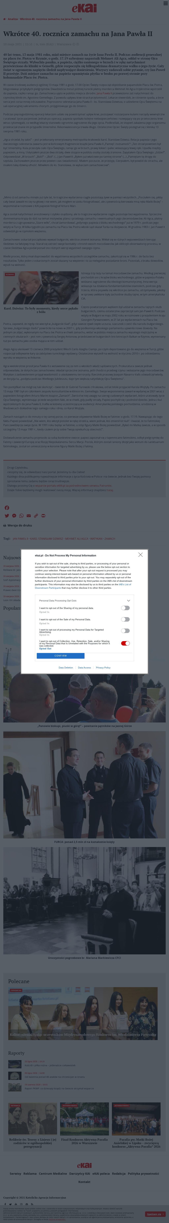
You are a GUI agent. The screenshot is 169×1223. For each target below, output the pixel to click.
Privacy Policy (103, 667)
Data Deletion (66, 667)
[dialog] (84, 611)
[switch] (125, 608)
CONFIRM (61, 656)
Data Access (84, 667)
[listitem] (84, 600)
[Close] (141, 556)
